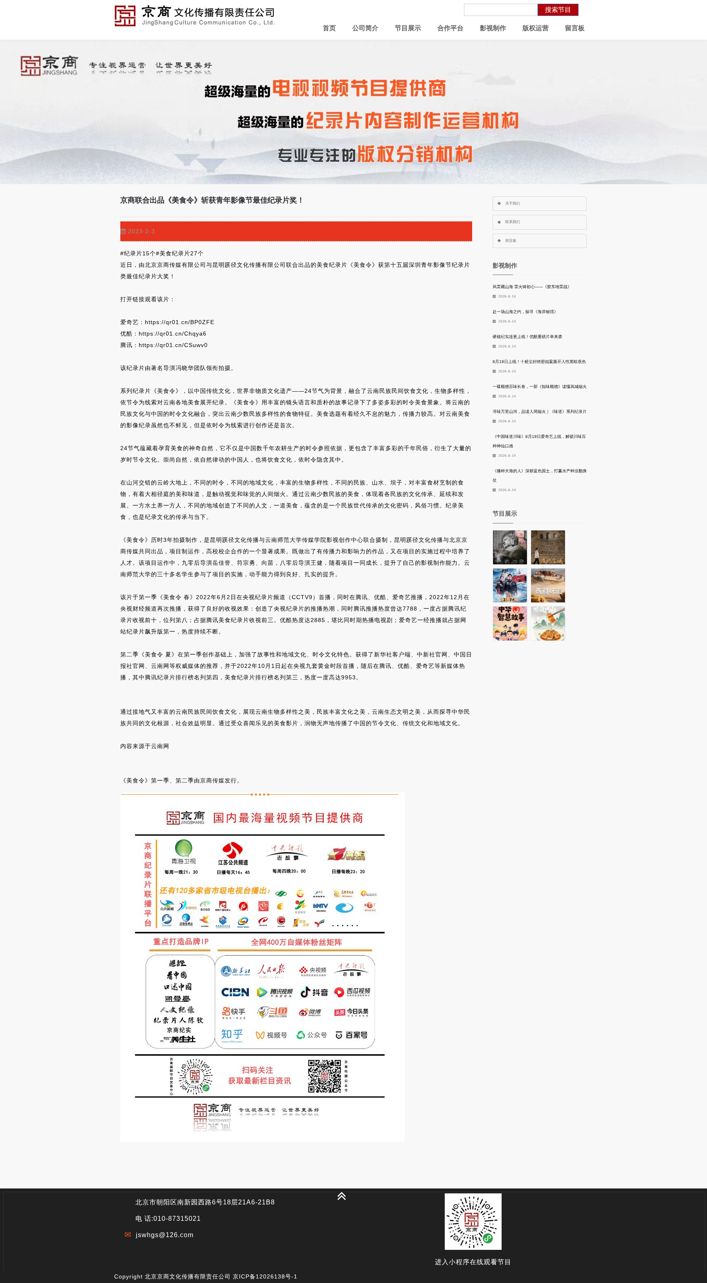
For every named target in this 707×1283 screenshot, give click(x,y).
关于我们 (512, 203)
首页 (329, 28)
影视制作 (493, 28)
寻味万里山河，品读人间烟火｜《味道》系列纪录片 (540, 411)
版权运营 (535, 28)
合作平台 (450, 28)
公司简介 (365, 28)
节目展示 (408, 28)
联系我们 (512, 222)
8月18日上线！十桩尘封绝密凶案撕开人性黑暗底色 (539, 361)
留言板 (575, 28)
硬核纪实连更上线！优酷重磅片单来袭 (527, 336)
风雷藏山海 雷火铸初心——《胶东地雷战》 (532, 286)
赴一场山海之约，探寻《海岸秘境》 (525, 311)
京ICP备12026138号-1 (265, 1277)
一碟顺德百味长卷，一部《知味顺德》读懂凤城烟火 (540, 386)
